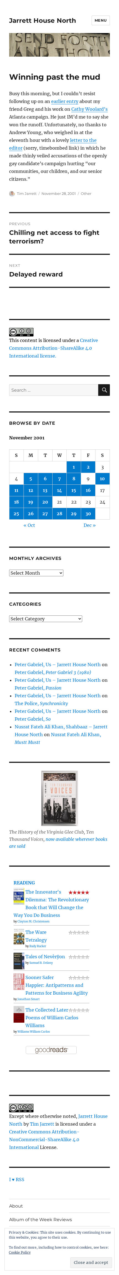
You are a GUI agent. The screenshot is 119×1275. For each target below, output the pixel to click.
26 (31, 513)
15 (73, 490)
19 (30, 502)
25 (16, 513)
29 (74, 513)
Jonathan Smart (28, 999)
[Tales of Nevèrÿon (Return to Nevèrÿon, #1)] (19, 961)
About (16, 1206)
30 (88, 513)
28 (59, 513)
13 (45, 490)
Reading (24, 883)
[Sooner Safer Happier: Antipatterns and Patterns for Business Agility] (19, 981)
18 (16, 502)
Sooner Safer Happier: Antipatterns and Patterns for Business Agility (56, 985)
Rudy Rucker (37, 946)
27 (45, 513)
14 (59, 490)
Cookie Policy (20, 1252)
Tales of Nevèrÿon (45, 956)
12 (31, 490)
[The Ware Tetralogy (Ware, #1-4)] (19, 936)
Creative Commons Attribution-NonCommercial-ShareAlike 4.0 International (44, 1139)
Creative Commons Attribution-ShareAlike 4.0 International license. (53, 348)
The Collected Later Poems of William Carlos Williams (51, 1017)
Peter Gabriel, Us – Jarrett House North (58, 664)
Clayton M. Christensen (33, 921)
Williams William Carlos (33, 1031)
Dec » (90, 525)
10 (102, 478)
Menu (101, 20)
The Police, (41, 703)
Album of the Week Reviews (40, 1219)
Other (86, 193)
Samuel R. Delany (41, 963)
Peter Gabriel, (53, 672)
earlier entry (64, 101)
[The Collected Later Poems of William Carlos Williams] (19, 1014)
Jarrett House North (42, 20)
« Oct (29, 525)
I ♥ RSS (16, 1179)
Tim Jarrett (27, 193)
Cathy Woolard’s (89, 109)
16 (88, 490)
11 (16, 490)
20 (45, 502)
